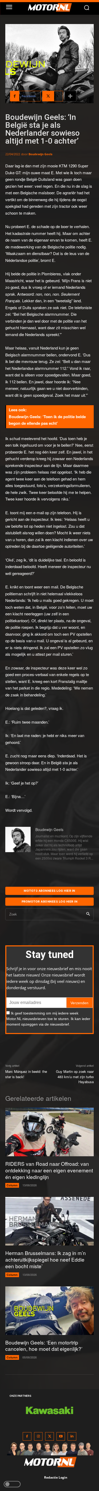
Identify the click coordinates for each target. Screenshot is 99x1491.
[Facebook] (27, 1436)
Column (12, 1185)
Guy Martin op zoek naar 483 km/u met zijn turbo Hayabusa (75, 1076)
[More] (70, 96)
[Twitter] (49, 1436)
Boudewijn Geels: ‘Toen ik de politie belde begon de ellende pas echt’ (47, 420)
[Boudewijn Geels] (18, 844)
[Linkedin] (72, 1436)
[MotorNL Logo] (52, 7)
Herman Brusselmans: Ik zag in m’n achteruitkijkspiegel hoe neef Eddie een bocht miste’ (45, 1259)
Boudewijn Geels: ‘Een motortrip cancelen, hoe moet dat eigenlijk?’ (43, 1345)
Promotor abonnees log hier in (50, 901)
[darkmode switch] (12, 1484)
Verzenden (79, 1003)
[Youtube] (60, 1436)
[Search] (88, 914)
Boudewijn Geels (40, 154)
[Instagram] (38, 1436)
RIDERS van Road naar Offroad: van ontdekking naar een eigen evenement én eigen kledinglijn (49, 1170)
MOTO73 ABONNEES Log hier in (49, 891)
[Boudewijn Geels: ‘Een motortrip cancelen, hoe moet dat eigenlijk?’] (49, 1310)
